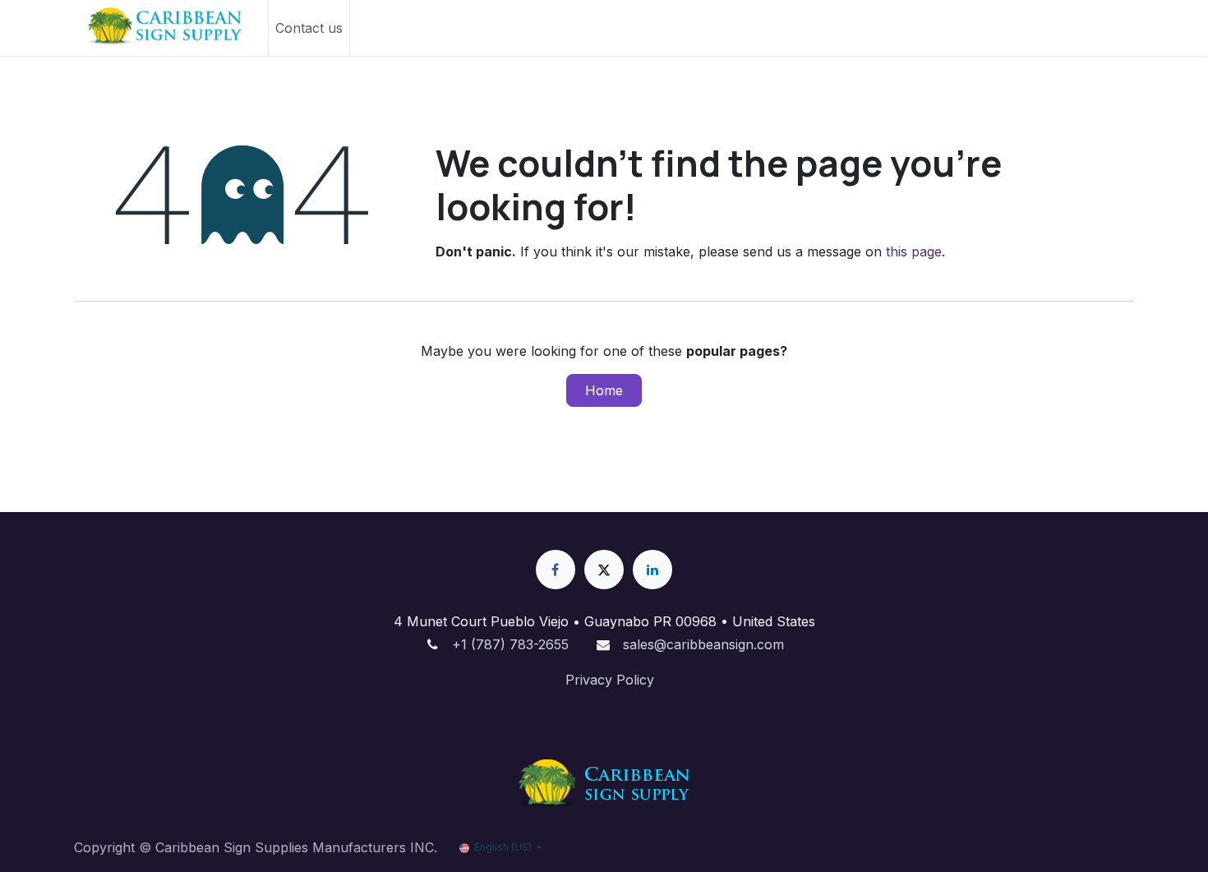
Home (604, 390)
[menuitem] (309, 28)
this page (914, 251)
